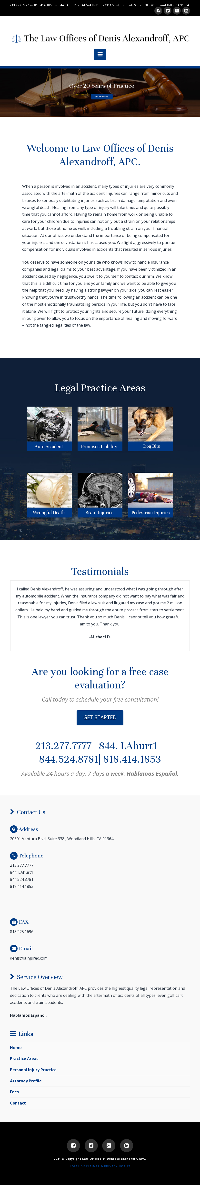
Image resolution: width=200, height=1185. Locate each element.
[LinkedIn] (186, 11)
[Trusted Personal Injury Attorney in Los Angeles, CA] (100, 37)
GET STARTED (100, 717)
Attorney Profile (26, 1081)
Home (16, 1047)
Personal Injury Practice (33, 1069)
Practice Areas (24, 1058)
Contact (18, 1103)
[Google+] (177, 11)
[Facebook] (158, 11)
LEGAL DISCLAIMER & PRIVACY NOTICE (100, 1166)
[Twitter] (167, 11)
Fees (14, 1092)
